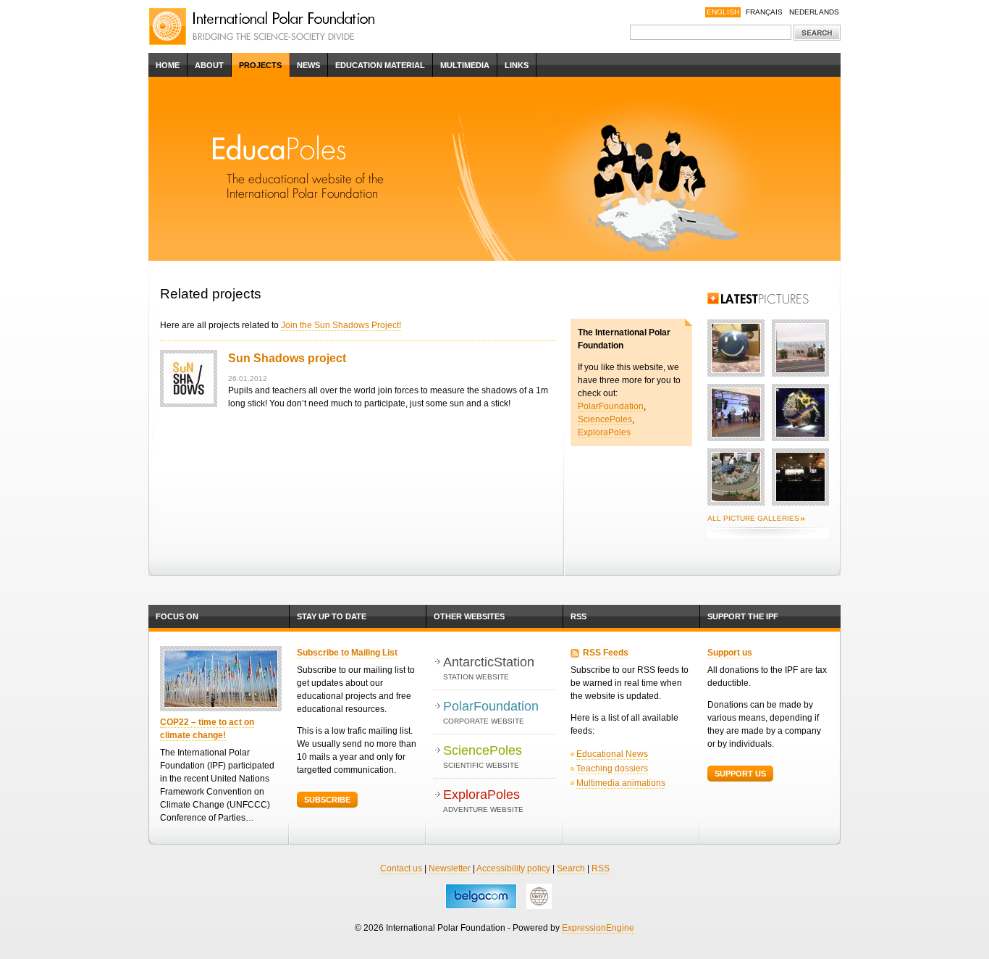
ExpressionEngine (598, 928)
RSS (578, 616)
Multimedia (464, 65)
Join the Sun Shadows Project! (341, 325)
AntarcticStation (488, 668)
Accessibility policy (513, 868)
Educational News (612, 754)
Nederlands (814, 12)
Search (571, 868)
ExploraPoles (604, 432)
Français (764, 12)
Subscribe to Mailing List (347, 653)
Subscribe (327, 799)
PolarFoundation (611, 406)
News (308, 65)
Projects (260, 65)
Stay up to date (331, 616)
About (209, 65)
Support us (729, 653)
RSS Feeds (605, 653)
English (723, 12)
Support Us (740, 773)
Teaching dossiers (612, 768)
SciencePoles (605, 419)
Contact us (401, 868)
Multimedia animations (620, 783)
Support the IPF (742, 616)
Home (168, 65)
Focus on (177, 616)
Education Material (380, 65)
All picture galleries (753, 518)
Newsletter (450, 868)
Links (517, 65)
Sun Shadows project (287, 358)
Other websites (469, 616)
